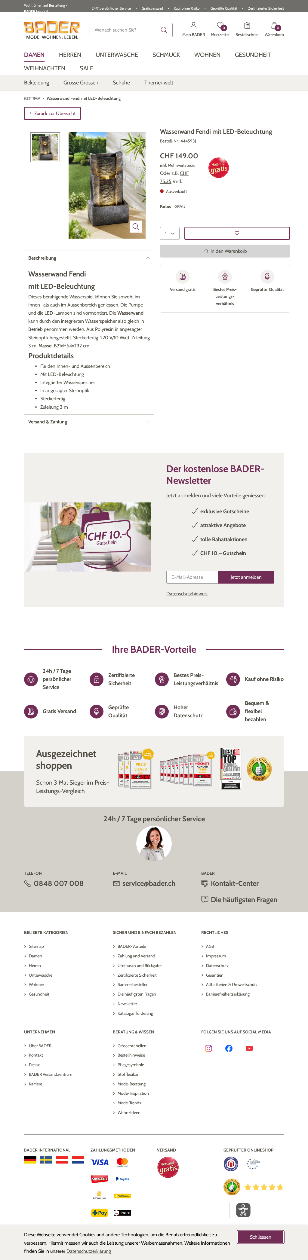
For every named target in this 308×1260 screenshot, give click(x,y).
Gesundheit (39, 994)
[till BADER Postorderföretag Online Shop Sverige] (46, 1160)
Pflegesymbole (131, 1064)
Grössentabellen (132, 1045)
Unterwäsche (40, 975)
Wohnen (36, 984)
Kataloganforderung (135, 1013)
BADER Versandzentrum (50, 1074)
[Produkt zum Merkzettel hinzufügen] (237, 233)
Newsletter (127, 1003)
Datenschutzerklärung (88, 1251)
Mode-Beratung (132, 1084)
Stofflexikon (129, 1074)
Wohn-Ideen (129, 1112)
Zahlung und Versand (136, 956)
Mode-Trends (129, 1103)
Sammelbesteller (132, 984)
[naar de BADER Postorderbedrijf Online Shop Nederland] (78, 1160)
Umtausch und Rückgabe (140, 965)
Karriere (35, 1084)
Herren (35, 965)
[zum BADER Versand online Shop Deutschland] (30, 1160)
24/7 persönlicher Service (111, 8)
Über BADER (40, 1045)
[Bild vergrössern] (136, 227)
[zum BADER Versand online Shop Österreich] (62, 1160)
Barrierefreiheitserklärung (228, 994)
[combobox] (131, 30)
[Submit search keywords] (164, 30)
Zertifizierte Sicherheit (137, 975)
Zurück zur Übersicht (54, 113)
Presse (34, 1064)
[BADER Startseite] (52, 30)
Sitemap (36, 946)
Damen (35, 956)
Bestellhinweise (131, 1055)
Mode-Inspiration (133, 1093)
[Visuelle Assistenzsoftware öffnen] (240, 1210)
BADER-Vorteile (132, 946)
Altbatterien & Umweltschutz (232, 984)
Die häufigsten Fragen (137, 994)
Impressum (216, 956)
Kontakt (36, 1055)
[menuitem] (34, 55)
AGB (210, 946)
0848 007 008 (59, 883)
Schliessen (260, 1237)
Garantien (214, 975)
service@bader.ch (148, 883)
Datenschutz (217, 965)
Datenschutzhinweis (187, 593)
